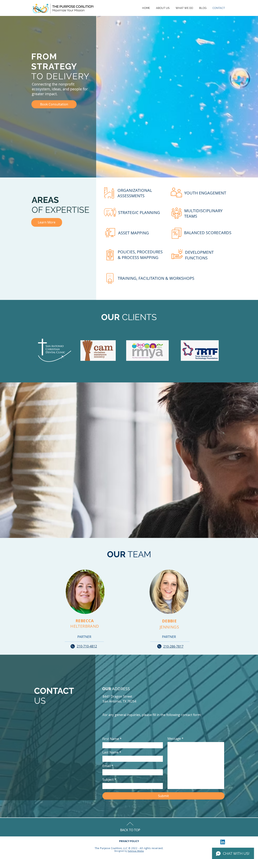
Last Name (110, 752)
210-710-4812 (87, 646)
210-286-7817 (173, 646)
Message (174, 738)
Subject (108, 779)
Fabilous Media (136, 851)
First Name (110, 738)
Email (106, 765)
